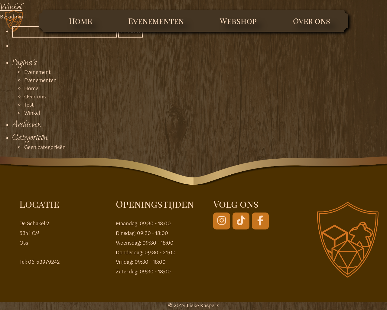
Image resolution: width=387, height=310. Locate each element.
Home (80, 20)
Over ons (311, 20)
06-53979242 (44, 262)
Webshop (238, 20)
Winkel (11, 6)
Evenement (37, 72)
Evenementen (156, 20)
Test (29, 105)
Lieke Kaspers (203, 306)
